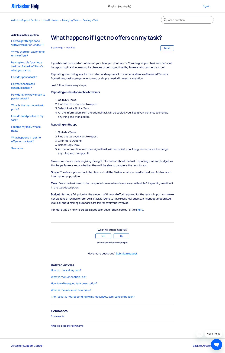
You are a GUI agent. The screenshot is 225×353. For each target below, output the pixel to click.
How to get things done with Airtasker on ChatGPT (27, 43)
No (121, 236)
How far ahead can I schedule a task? (23, 86)
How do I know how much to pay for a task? (28, 96)
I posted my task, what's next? (26, 129)
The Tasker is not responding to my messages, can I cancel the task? (93, 296)
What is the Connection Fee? (68, 277)
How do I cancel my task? (66, 270)
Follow (167, 47)
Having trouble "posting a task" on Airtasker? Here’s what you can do (27, 66)
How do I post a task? (24, 77)
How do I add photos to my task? (27, 118)
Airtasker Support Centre (24, 20)
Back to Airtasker (203, 346)
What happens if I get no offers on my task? (26, 139)
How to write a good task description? (74, 283)
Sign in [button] (206, 6)
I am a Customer (50, 20)
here (140, 210)
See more (17, 148)
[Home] (25, 6)
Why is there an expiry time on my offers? (28, 54)
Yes (103, 236)
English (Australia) (120, 6)
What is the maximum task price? (27, 107)
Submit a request (126, 253)
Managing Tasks (70, 20)
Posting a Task (90, 20)
